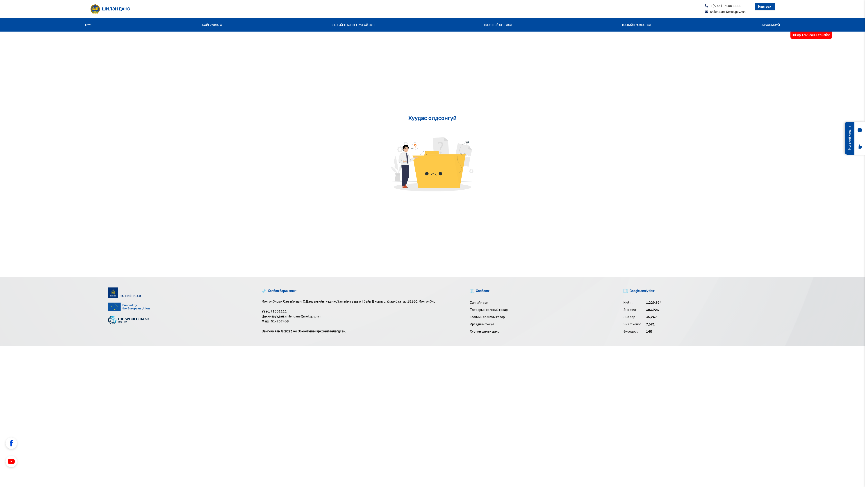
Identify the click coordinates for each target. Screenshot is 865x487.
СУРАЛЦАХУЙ (770, 25)
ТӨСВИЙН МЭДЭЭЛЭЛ (636, 25)
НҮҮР (89, 25)
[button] (11, 444)
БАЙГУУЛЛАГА (212, 25)
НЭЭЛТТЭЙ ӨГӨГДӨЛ (498, 25)
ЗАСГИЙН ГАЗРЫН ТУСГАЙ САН (353, 25)
